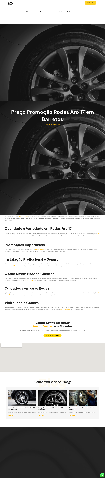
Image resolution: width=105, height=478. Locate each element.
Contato (69, 12)
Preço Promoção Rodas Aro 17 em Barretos (81, 409)
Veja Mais (11, 415)
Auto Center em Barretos (52, 124)
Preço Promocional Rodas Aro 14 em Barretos (52, 409)
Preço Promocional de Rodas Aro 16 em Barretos (21, 409)
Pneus (42, 12)
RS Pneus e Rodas (23, 216)
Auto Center (59, 12)
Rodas (50, 12)
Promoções (34, 12)
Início (27, 12)
